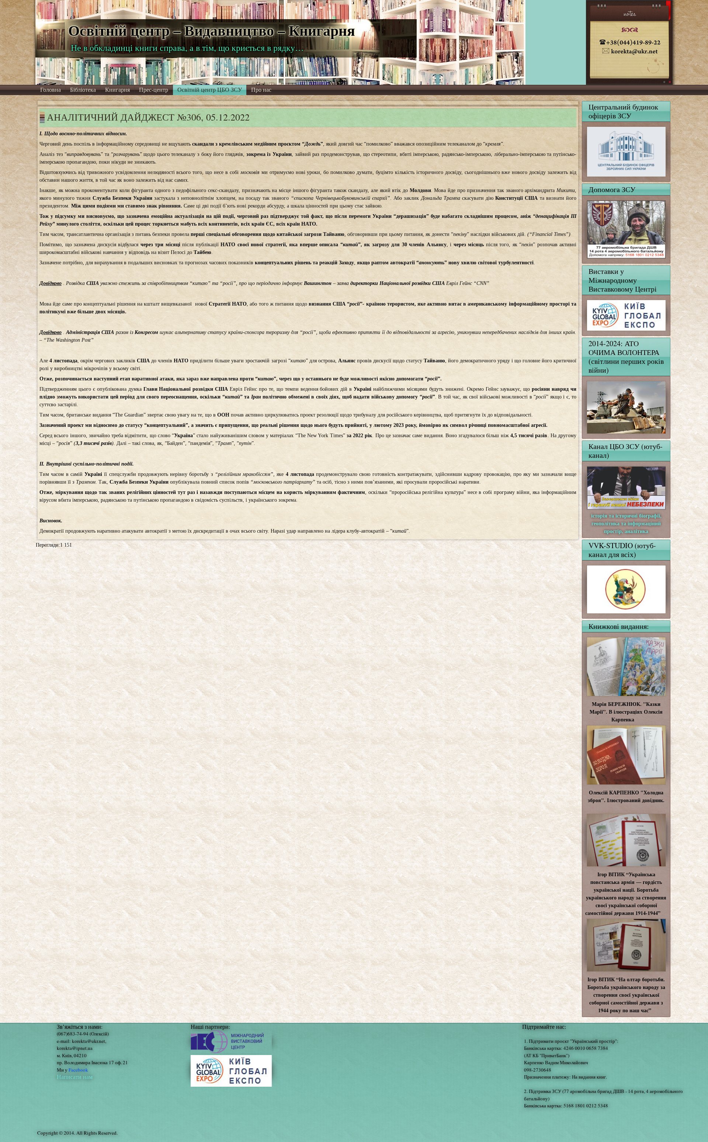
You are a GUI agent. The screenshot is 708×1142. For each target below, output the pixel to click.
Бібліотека (83, 90)
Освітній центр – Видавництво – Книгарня (211, 30)
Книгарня (117, 90)
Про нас (261, 90)
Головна (50, 90)
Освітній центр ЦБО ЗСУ (209, 90)
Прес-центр (153, 90)
